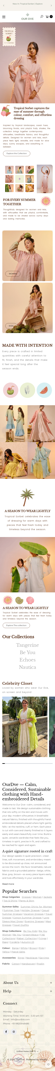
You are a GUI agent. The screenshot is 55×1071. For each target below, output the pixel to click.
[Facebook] (6, 1032)
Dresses (26, 897)
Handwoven (28, 963)
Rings (21, 957)
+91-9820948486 (20, 1023)
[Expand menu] (3, 16)
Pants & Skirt (26, 900)
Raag (5, 942)
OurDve (20, 1059)
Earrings (44, 957)
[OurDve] (27, 16)
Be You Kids (30, 931)
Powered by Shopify (37, 1059)
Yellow (6, 951)
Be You (17, 934)
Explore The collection (16, 625)
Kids (11, 326)
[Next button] (51, 5)
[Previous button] (4, 5)
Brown (33, 948)
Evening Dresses (34, 921)
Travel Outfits (21, 925)
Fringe (42, 938)
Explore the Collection (17, 153)
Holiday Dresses (30, 910)
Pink (41, 948)
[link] (10, 390)
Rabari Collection (27, 938)
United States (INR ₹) (26, 1051)
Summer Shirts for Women (36, 906)
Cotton (16, 963)
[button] (41, 16)
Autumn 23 (27, 942)
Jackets (48, 897)
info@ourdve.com (20, 1019)
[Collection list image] (14, 423)
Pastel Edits (18, 951)
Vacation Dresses (34, 914)
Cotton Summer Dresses (27, 917)
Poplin (40, 963)
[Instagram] (14, 1032)
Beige (15, 948)
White (24, 948)
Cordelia (14, 942)
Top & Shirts (10, 900)
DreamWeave (31, 934)
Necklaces (32, 957)
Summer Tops (12, 910)
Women (13, 274)
